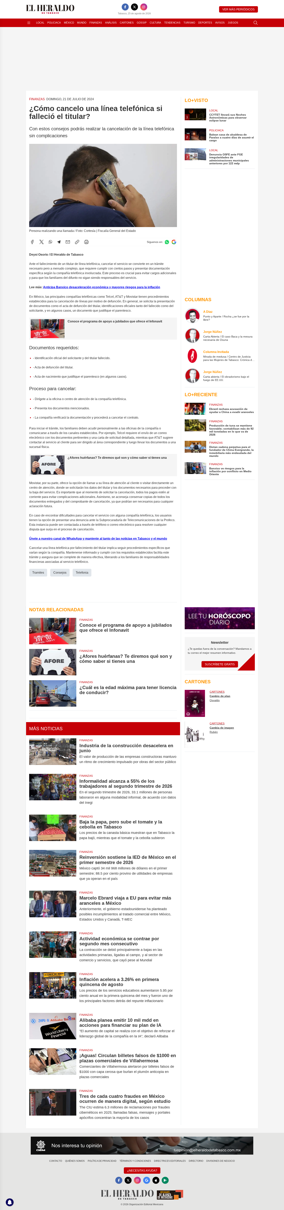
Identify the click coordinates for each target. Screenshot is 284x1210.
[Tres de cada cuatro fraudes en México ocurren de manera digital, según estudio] (52, 1107)
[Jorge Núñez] (192, 335)
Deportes (205, 22)
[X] (134, 6)
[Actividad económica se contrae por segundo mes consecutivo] (52, 949)
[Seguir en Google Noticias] (174, 242)
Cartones (127, 22)
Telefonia (82, 572)
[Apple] (155, 1180)
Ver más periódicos (238, 9)
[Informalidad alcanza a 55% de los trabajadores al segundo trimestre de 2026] (52, 792)
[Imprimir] (86, 242)
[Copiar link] (77, 242)
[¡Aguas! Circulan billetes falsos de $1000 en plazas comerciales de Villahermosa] (52, 1066)
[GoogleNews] (146, 1180)
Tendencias (172, 22)
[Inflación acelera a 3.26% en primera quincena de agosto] (52, 990)
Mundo (81, 22)
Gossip (142, 22)
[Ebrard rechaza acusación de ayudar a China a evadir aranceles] (195, 409)
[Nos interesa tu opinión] (142, 1146)
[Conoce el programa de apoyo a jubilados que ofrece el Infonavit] (52, 631)
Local (40, 22)
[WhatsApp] (50, 242)
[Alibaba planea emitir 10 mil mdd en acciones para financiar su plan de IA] (52, 1028)
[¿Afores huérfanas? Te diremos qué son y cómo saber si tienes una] (52, 662)
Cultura (155, 22)
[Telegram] (59, 242)
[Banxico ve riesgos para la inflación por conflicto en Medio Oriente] (195, 469)
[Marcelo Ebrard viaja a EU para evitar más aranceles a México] (52, 909)
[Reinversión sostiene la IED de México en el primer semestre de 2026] (52, 868)
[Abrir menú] (28, 22)
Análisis (111, 22)
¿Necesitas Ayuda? (142, 1170)
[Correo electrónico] (68, 242)
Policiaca (54, 22)
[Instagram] (143, 6)
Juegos (233, 22)
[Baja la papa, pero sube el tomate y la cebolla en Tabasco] (52, 830)
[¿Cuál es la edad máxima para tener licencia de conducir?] (52, 693)
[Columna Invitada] (192, 355)
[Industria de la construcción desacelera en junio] (52, 753)
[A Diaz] (192, 315)
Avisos (220, 22)
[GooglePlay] (165, 1180)
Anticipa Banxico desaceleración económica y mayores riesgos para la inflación (101, 287)
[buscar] (255, 22)
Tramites (38, 572)
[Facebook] (125, 6)
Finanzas (95, 22)
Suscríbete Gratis (220, 664)
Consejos (59, 572)
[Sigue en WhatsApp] (167, 242)
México (69, 22)
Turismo (189, 22)
